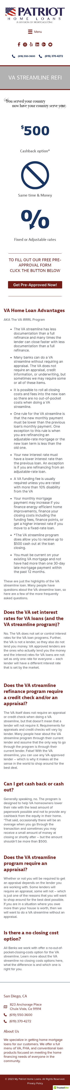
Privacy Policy (35, 1083)
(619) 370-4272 (54, 56)
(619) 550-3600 (26, 56)
